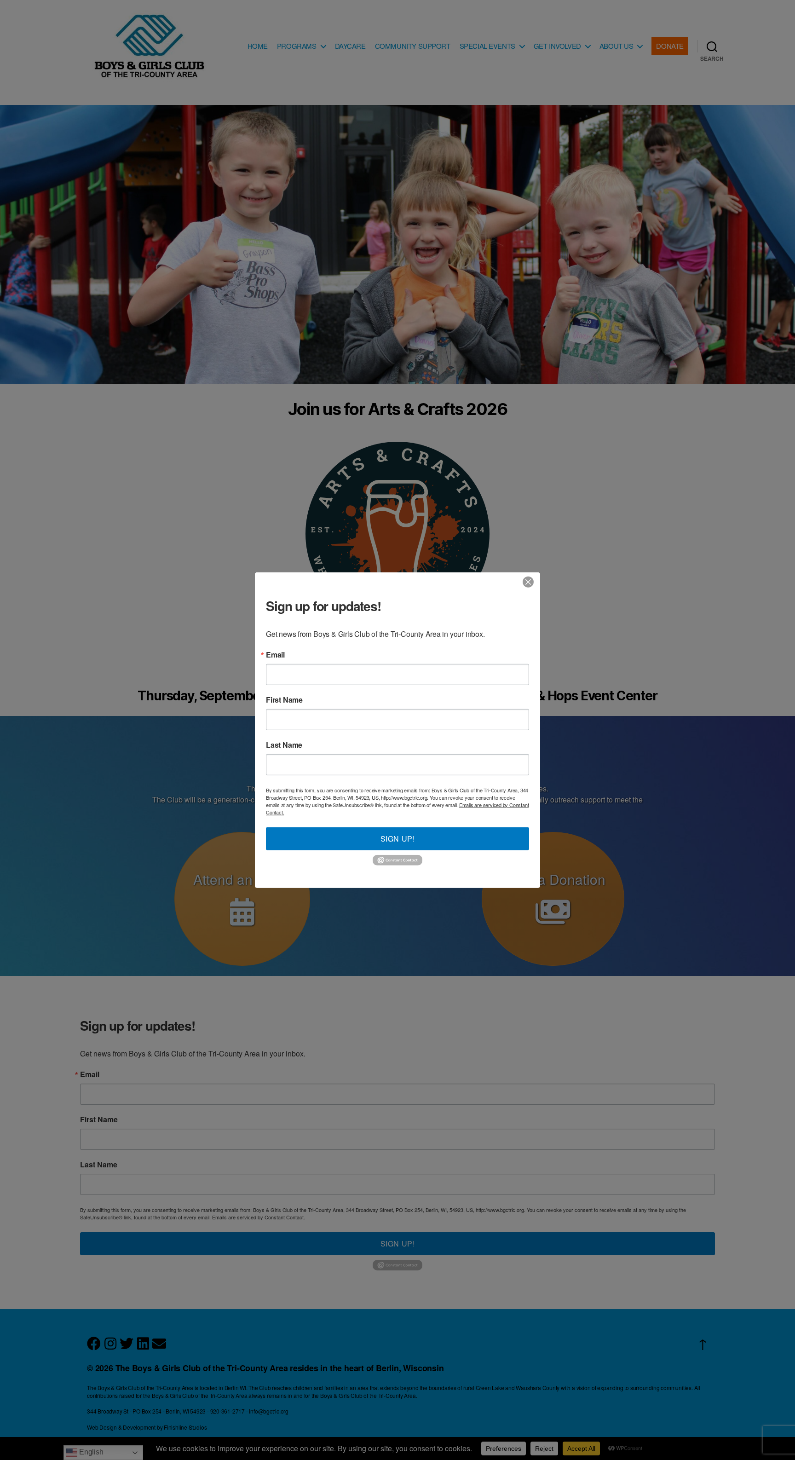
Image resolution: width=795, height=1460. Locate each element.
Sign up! (397, 838)
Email (275, 654)
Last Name (284, 744)
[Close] (528, 582)
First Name (284, 699)
